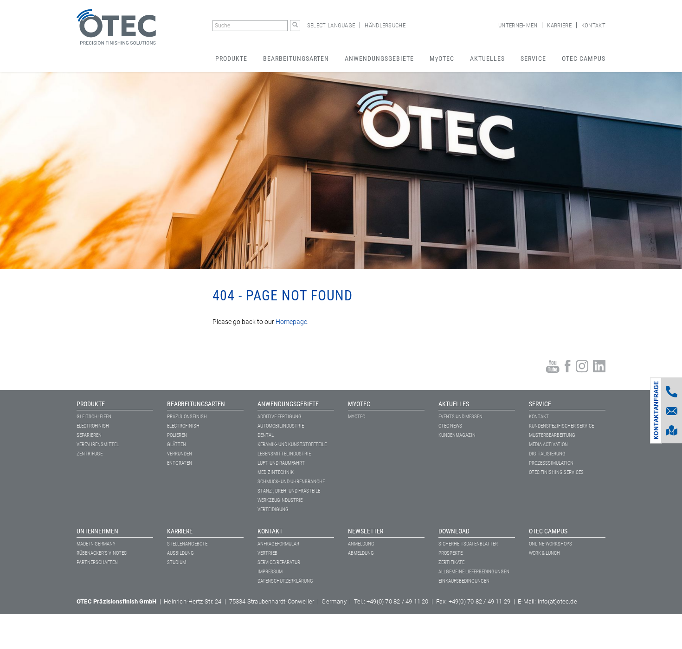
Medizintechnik (275, 472)
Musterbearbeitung (552, 435)
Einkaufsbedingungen (463, 581)
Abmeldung (361, 553)
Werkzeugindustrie (279, 500)
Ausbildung (180, 553)
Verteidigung (273, 509)
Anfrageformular (278, 544)
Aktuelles (487, 58)
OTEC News (450, 426)
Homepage (290, 321)
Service (533, 58)
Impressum (270, 572)
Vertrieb (267, 553)
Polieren (177, 435)
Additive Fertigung (279, 417)
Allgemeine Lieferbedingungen (473, 572)
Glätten (176, 444)
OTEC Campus (583, 58)
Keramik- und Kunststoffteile (292, 444)
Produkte (231, 58)
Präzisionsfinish (187, 417)
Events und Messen (460, 417)
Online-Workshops (550, 544)
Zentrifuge (90, 454)
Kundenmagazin (457, 435)
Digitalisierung (547, 454)
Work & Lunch (544, 553)
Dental (265, 435)
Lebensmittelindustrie (284, 454)
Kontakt (593, 25)
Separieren (89, 435)
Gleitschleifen (94, 417)
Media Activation (548, 444)
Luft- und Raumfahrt (281, 463)
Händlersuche (385, 25)
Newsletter (365, 531)
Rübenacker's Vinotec (102, 553)
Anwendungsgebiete (379, 58)
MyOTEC (442, 58)
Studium (176, 562)
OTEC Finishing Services (556, 472)
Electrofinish (93, 426)
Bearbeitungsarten (296, 58)
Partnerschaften (97, 562)
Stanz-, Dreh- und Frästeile (288, 491)
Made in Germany (96, 544)
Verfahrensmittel (98, 444)
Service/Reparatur (278, 562)
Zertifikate (451, 562)
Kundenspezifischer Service (561, 426)
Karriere (559, 25)
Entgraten (179, 463)
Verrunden (179, 454)
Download (454, 531)
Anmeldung (361, 544)
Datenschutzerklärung (285, 581)
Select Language (331, 25)
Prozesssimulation (551, 463)
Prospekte (450, 553)
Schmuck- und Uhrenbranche (291, 482)
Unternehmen (517, 25)
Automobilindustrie (280, 426)
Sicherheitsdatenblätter (468, 544)
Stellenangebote (187, 544)
